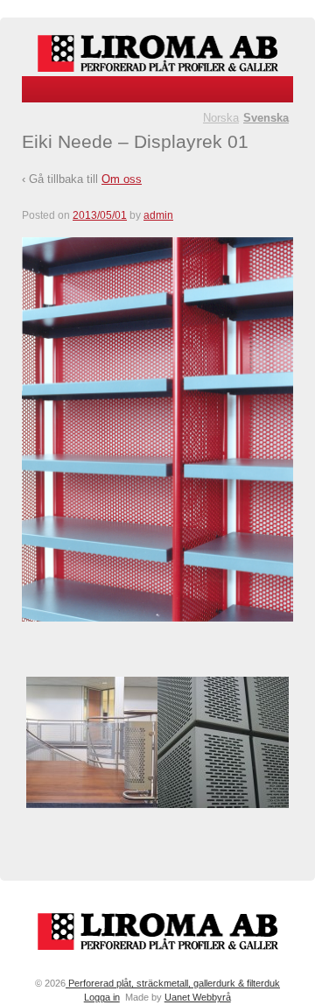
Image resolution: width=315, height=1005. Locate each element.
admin (158, 215)
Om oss (122, 179)
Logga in (102, 997)
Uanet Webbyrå (197, 997)
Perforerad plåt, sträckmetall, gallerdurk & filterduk (173, 983)
